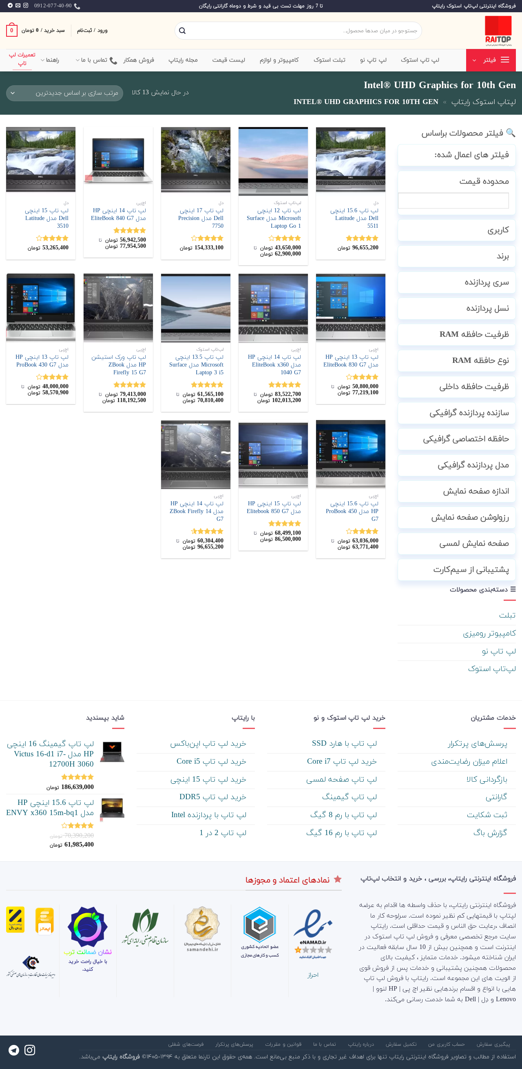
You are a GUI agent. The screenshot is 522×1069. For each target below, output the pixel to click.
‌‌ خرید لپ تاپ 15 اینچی (209, 779)
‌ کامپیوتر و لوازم (280, 60)
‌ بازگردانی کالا (488, 779)
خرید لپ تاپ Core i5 (213, 761)
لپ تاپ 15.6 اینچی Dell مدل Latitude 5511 (354, 218)
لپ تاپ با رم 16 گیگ (342, 833)
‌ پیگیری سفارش (494, 1044)
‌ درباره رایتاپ (362, 1044)
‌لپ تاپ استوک (420, 60)
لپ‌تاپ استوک (492, 669)
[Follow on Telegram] (10, 6)
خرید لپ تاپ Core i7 (343, 761)
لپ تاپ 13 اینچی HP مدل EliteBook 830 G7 (350, 361)
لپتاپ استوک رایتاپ (483, 102)
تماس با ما (94, 60)
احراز (313, 975)
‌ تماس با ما (325, 1044)
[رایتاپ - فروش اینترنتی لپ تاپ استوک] (475, 30)
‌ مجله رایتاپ (184, 60)
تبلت (507, 615)
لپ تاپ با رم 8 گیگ (344, 815)
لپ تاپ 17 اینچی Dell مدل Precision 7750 (200, 218)
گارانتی (498, 797)
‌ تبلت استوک (331, 60)
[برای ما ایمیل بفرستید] (17, 6)
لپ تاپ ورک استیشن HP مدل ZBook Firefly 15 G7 (118, 365)
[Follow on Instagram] (25, 6)
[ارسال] (182, 31)
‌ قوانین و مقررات (284, 1044)
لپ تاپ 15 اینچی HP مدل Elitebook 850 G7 (274, 508)
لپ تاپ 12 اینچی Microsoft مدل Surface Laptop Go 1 (274, 218)
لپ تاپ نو (499, 651)
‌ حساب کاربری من (447, 1044)
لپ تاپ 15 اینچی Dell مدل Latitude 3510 (47, 218)
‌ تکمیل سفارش (402, 1044)
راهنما (52, 60)
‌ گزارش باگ (491, 833)
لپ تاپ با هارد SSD (345, 743)
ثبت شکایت (488, 815)
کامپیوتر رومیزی (489, 633)
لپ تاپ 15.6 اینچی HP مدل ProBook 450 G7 (352, 511)
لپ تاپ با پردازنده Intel (210, 815)
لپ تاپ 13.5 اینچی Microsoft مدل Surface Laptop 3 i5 (196, 365)
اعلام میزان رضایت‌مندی (470, 761)
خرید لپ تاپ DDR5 (214, 797)
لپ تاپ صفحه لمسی (342, 779)
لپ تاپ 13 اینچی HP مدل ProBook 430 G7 (42, 361)
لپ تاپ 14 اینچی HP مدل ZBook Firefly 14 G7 (196, 511)
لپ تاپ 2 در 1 (224, 833)
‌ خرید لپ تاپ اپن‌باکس (209, 743)
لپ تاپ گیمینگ (350, 797)
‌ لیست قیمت (230, 60)
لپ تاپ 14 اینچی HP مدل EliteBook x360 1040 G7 (274, 365)
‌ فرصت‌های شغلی (186, 1044)
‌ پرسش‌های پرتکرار (479, 743)
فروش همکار (139, 60)
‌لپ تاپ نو (373, 60)
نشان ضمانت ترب (88, 952)
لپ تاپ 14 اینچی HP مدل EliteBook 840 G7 (118, 214)
